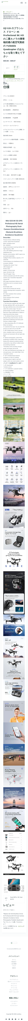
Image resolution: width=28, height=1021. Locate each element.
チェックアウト (14, 990)
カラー (8, 68)
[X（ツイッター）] (9, 1019)
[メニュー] (25, 3)
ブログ (14, 966)
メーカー (14, 1003)
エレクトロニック (11, 81)
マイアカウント (14, 979)
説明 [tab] (4, 82)
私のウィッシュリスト (14, 981)
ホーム (14, 959)
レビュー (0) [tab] (6, 84)
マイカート (14, 983)
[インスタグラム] (12, 1019)
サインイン (14, 985)
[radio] (15, 67)
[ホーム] (3, 11)
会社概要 (14, 964)
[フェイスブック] (6, 1019)
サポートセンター (14, 992)
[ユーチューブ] (15, 1019)
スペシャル (14, 987)
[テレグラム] (18, 1019)
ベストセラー (14, 1001)
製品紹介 (14, 961)
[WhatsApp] (21, 1019)
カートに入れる (9, 76)
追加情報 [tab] (5, 83)
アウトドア (20, 81)
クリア (15, 69)
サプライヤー (14, 1005)
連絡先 (14, 968)
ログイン (20, 926)
